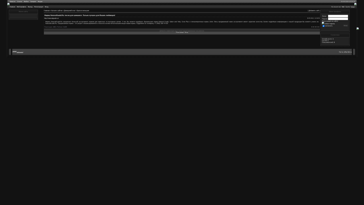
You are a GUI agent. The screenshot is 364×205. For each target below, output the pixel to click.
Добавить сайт (314, 10)
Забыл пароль (329, 23)
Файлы (26, 1)
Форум (40, 1)
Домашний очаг (69, 10)
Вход (46, 7)
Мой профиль (21, 7)
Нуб (343, 7)
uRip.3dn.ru (348, 52)
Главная (12, 7)
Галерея (33, 1)
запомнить (329, 26)
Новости (12, 1)
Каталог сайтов (56, 10)
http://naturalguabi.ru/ (51, 18)
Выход (30, 7)
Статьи (19, 1)
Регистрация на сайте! (330, 21)
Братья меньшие (83, 10)
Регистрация (38, 7)
